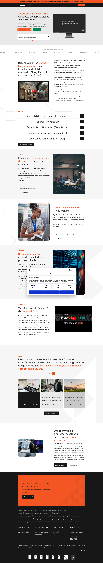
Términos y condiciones (33, 547)
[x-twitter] (79, 550)
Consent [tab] (35, 273)
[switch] (45, 287)
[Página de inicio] (23, 5)
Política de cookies (81, 545)
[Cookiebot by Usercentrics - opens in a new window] (69, 270)
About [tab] (67, 273)
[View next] (53, 373)
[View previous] (49, 373)
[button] (29, 5)
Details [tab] (51, 273)
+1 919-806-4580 (38, 534)
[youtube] (81, 550)
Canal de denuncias (47, 545)
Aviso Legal (55, 545)
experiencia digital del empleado (27, 173)
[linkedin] (84, 550)
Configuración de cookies (23, 547)
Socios (66, 4)
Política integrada (62, 545)
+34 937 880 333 (21, 534)
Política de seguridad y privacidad (36, 545)
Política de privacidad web (23, 545)
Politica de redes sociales (71, 545)
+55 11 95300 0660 (73, 536)
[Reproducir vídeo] (34, 91)
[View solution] (82, 116)
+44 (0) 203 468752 (56, 534)
